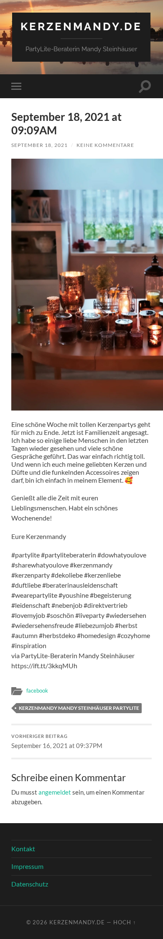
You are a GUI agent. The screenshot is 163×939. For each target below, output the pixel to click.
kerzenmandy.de (81, 26)
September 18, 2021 (39, 145)
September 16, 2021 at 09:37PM (56, 742)
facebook (37, 690)
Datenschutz (29, 884)
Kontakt (23, 849)
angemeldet (54, 792)
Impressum (27, 866)
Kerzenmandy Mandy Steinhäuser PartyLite (79, 708)
